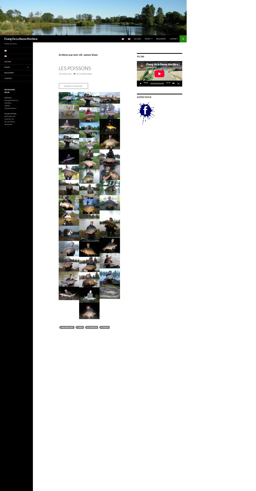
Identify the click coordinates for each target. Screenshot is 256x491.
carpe (80, 327)
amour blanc (67, 327)
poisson (105, 327)
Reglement (161, 39)
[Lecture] (140, 83)
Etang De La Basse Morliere (20, 38)
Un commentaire (84, 74)
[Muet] (173, 83)
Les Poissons (75, 68)
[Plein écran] (178, 83)
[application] (159, 74)
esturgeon (92, 327)
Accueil (137, 39)
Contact (174, 39)
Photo (147, 39)
